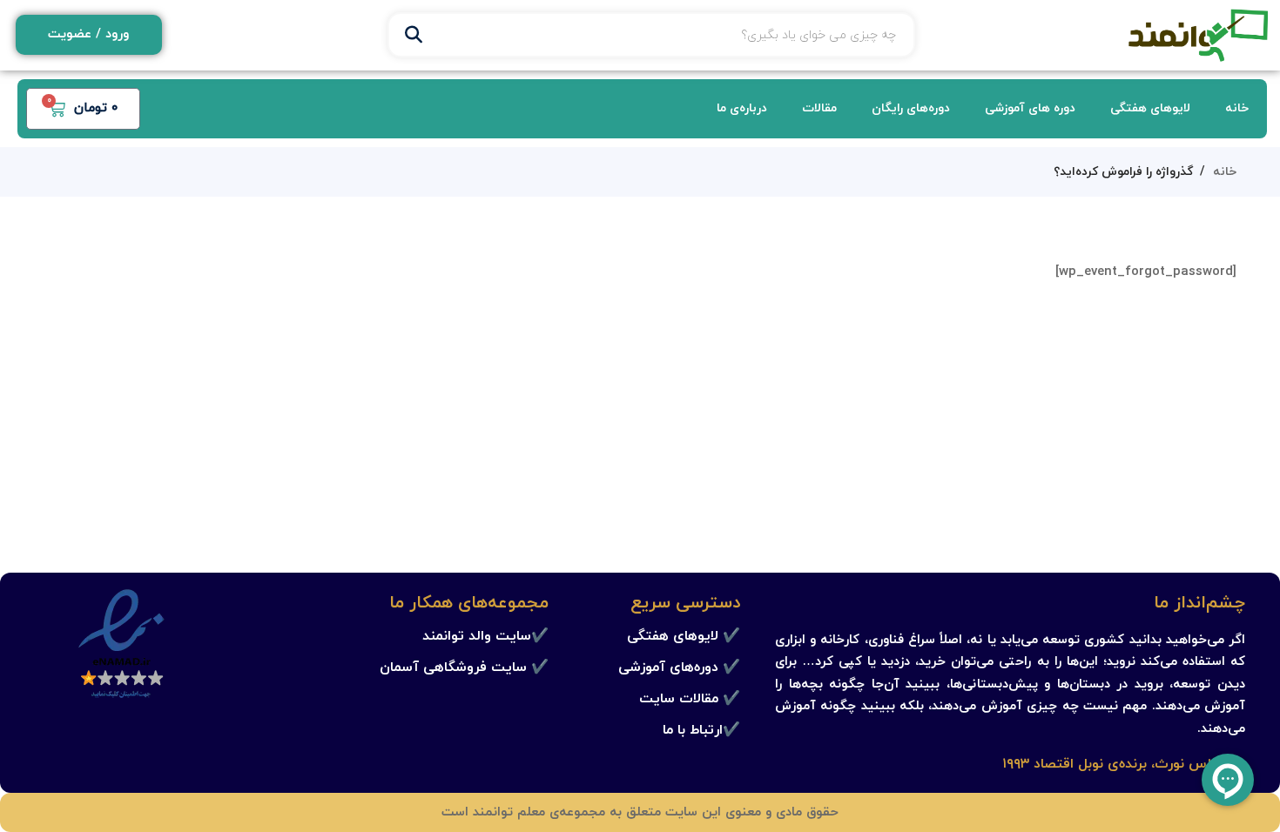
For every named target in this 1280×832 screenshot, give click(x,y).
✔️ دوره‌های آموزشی (679, 667)
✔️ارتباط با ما (701, 730)
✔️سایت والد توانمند (485, 636)
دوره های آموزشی (1030, 108)
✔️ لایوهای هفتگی (683, 636)
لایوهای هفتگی (1150, 108)
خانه (1237, 108)
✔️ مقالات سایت (689, 698)
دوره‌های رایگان (911, 108)
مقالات (819, 108)
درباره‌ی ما (742, 108)
